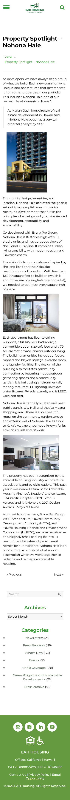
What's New (34, 653)
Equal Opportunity (43, 776)
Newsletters (34, 638)
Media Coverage (34, 668)
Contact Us (17, 774)
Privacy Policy (39, 774)
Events (34, 660)
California (34, 760)
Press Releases (34, 645)
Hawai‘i (49, 760)
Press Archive (34, 687)
